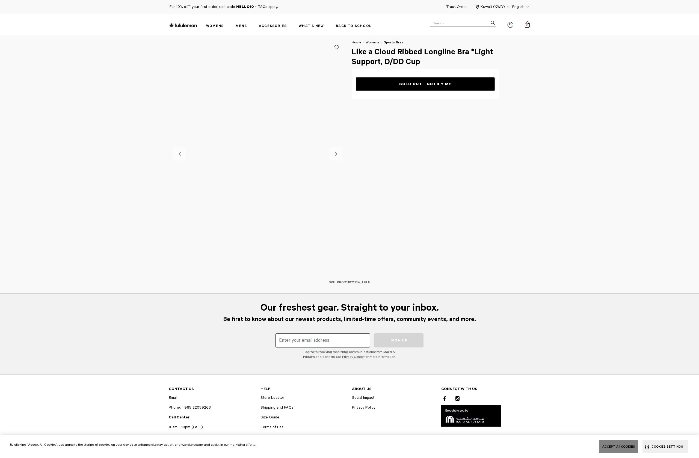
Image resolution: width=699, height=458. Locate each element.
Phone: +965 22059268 (190, 407)
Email (173, 397)
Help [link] (265, 389)
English (518, 7)
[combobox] (463, 23)
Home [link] (356, 42)
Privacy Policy (363, 407)
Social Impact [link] (363, 397)
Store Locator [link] (272, 397)
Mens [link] (241, 26)
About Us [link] (362, 389)
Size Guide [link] (269, 417)
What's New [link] (311, 26)
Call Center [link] (179, 417)
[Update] (336, 47)
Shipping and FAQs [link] (277, 407)
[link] (471, 416)
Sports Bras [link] (393, 42)
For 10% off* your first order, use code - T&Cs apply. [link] (224, 7)
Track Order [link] (456, 7)
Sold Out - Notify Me (425, 84)
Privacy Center (353, 357)
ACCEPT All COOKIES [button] (618, 446)
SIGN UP (399, 340)
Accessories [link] (273, 26)
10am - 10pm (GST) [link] (186, 427)
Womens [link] (215, 26)
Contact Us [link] (181, 389)
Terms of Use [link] (272, 427)
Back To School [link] (354, 26)
